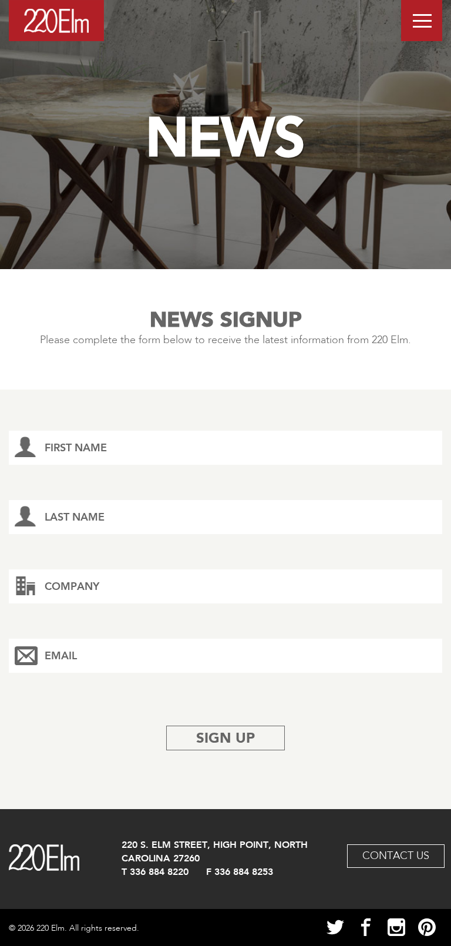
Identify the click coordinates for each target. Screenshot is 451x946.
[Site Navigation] (421, 20)
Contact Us (395, 856)
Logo (56, 20)
